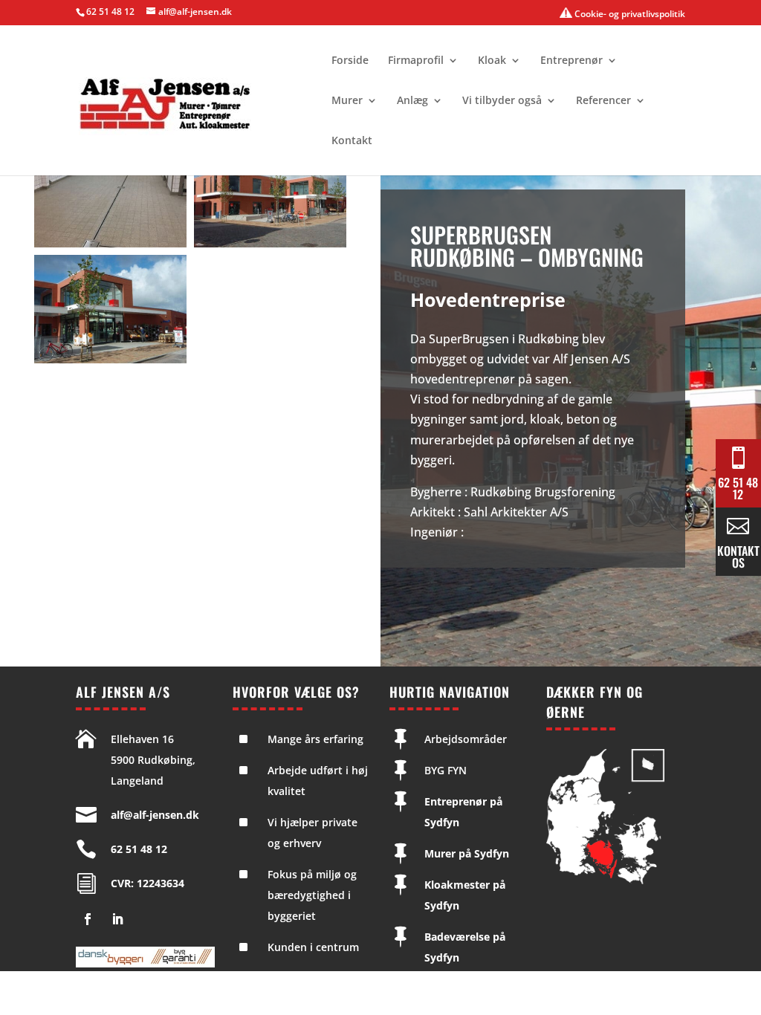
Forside (350, 61)
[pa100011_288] (270, 243)
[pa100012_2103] (110, 359)
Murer (347, 101)
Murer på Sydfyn (466, 853)
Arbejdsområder (465, 739)
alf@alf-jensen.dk (155, 815)
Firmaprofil (416, 61)
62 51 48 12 (110, 11)
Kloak (492, 61)
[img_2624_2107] (110, 243)
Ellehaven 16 (142, 739)
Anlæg (412, 101)
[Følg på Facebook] (88, 919)
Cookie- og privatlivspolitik (628, 13)
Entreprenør (571, 61)
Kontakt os (738, 556)
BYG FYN (445, 770)
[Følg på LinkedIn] (117, 919)
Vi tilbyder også (502, 101)
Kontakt (351, 141)
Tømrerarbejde (462, 989)
